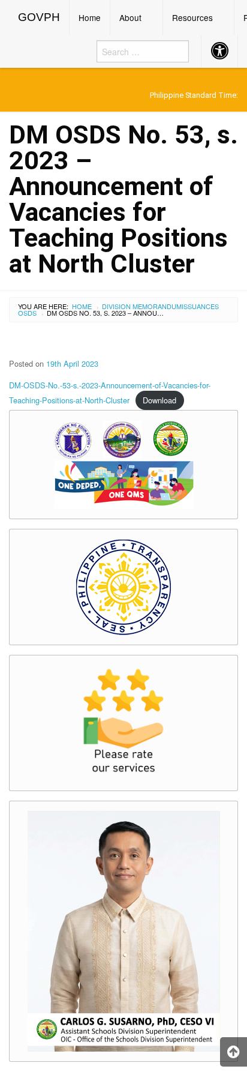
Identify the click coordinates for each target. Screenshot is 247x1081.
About (130, 17)
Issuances (200, 306)
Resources (192, 17)
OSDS (27, 313)
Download (159, 400)
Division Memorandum (142, 306)
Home (90, 17)
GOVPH (39, 17)
